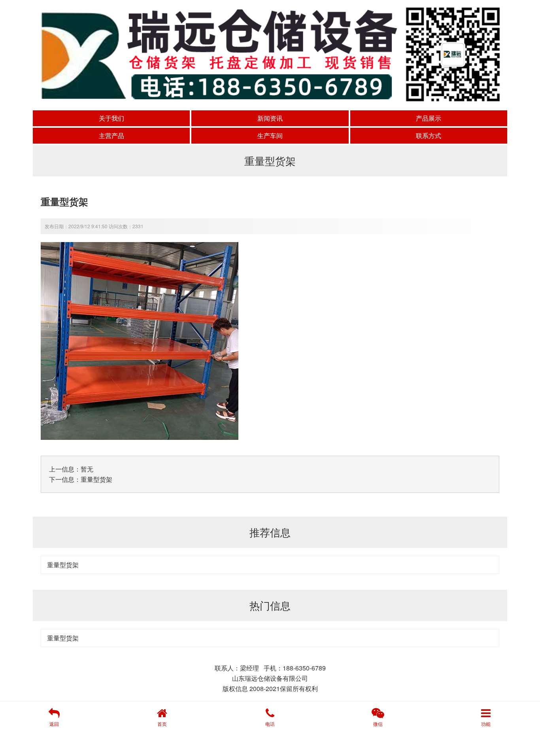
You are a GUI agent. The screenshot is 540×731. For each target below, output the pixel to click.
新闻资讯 (270, 118)
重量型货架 (96, 479)
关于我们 (111, 118)
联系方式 (428, 135)
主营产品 (111, 135)
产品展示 (428, 118)
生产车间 (270, 135)
